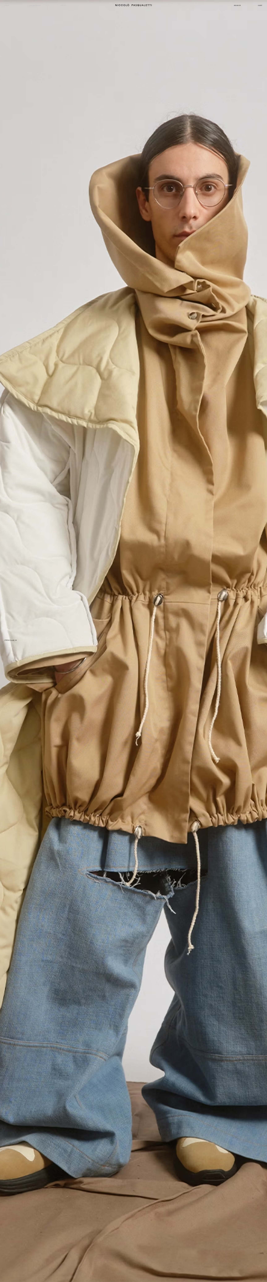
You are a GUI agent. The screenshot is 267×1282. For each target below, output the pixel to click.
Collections (35, 5)
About (63, 5)
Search (237, 5)
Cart (260, 5)
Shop (7, 5)
